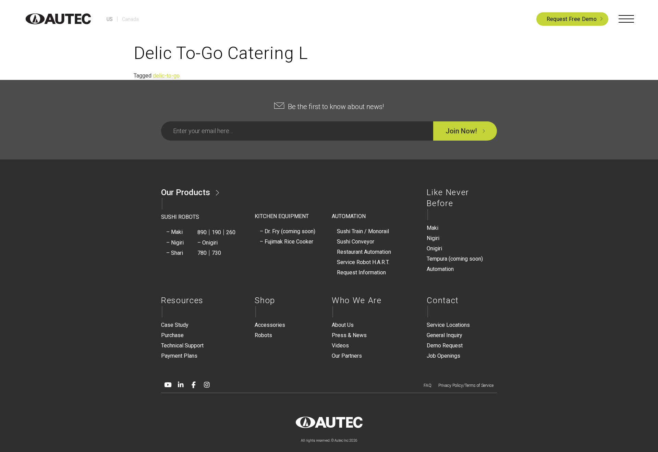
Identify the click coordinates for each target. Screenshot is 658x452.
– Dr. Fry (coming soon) (287, 231)
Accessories (270, 325)
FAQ (427, 385)
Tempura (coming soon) (455, 258)
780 (202, 253)
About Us (343, 325)
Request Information (361, 272)
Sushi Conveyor (355, 241)
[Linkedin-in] (180, 384)
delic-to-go (166, 75)
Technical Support (182, 345)
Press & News (349, 335)
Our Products (185, 192)
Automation (440, 269)
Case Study (174, 325)
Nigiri (433, 238)
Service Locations (448, 325)
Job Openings (443, 356)
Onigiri (434, 248)
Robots (263, 335)
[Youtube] (167, 384)
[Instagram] (206, 384)
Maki (432, 228)
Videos (340, 345)
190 (216, 232)
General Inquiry (444, 335)
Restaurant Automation (364, 252)
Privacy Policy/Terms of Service (466, 385)
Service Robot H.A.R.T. (363, 262)
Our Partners (347, 356)
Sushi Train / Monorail (363, 231)
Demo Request (445, 345)
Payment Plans (179, 356)
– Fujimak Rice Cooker (286, 241)
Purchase (172, 335)
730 (216, 253)
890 (202, 232)
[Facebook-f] (193, 384)
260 (230, 232)
